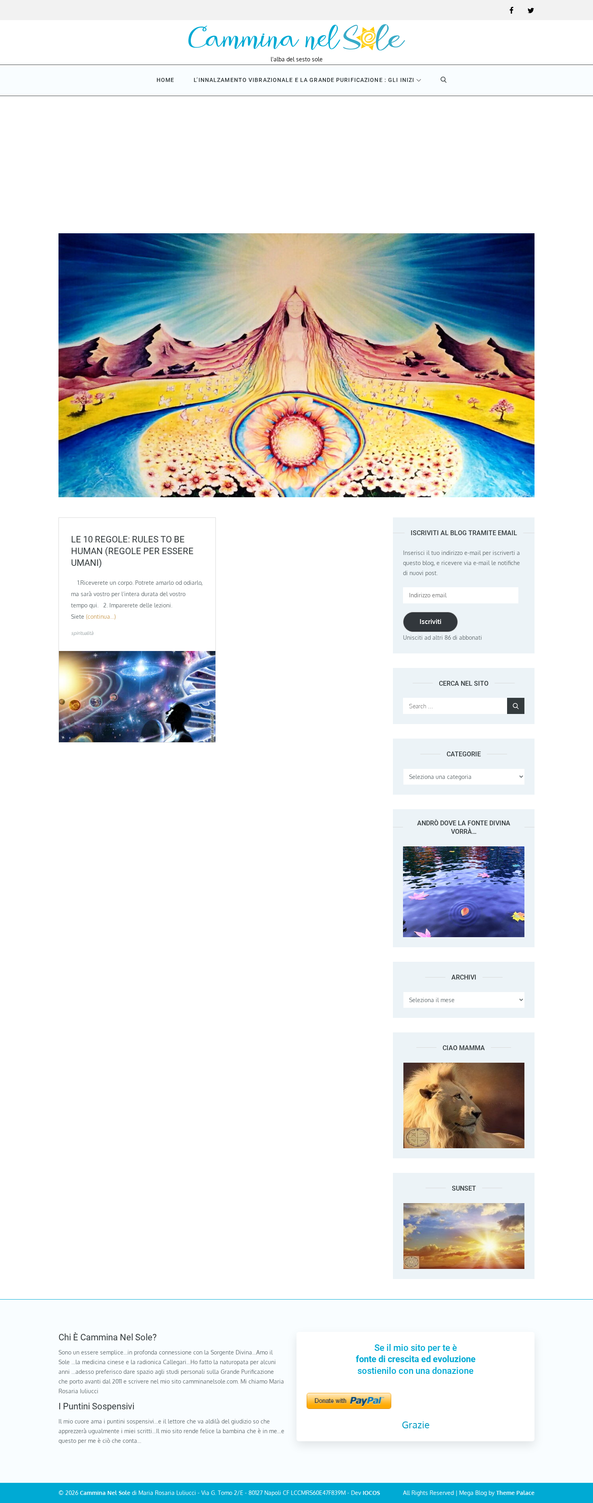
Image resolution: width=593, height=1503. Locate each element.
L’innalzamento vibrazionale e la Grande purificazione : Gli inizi (304, 80)
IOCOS (371, 1492)
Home (165, 80)
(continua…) (101, 616)
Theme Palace (515, 1492)
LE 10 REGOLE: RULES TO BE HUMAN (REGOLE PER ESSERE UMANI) (132, 550)
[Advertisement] (296, 156)
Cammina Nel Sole (105, 1492)
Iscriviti (430, 622)
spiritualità (82, 633)
